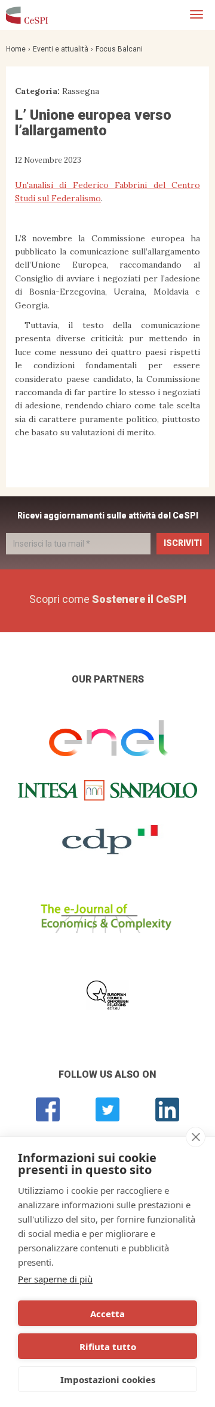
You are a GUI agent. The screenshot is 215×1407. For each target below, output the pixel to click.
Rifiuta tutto (107, 1347)
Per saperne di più (55, 1279)
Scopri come (107, 599)
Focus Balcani (119, 49)
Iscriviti (183, 543)
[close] (195, 1137)
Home (16, 49)
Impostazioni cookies (107, 1379)
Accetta (107, 1314)
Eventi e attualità (60, 49)
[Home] (27, 15)
